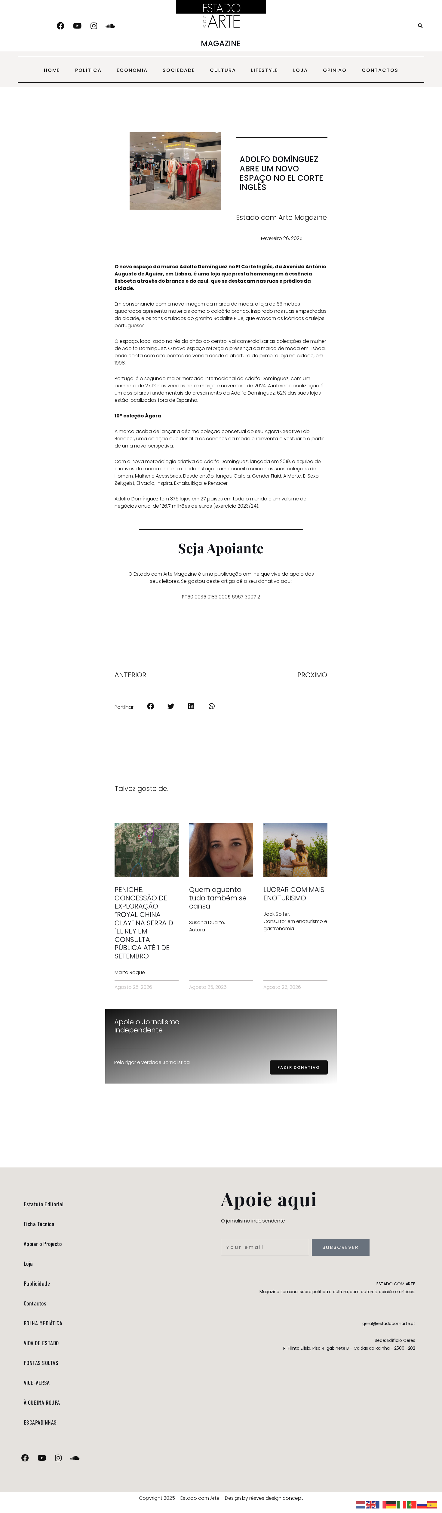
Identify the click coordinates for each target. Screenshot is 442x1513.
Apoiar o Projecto (43, 1243)
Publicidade (37, 1283)
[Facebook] (60, 25)
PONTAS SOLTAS (41, 1362)
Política (88, 70)
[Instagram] (93, 25)
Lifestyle (264, 70)
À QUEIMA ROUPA (42, 1402)
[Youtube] (77, 25)
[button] (420, 26)
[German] (391, 1504)
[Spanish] (432, 1504)
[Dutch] (361, 1504)
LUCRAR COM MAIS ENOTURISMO (293, 894)
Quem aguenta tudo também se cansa (218, 898)
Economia (132, 70)
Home (52, 70)
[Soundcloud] (110, 25)
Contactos (380, 70)
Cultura (223, 70)
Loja (300, 70)
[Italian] (402, 1504)
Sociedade (179, 70)
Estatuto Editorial (44, 1203)
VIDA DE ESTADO (41, 1342)
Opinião (335, 70)
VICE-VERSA (37, 1382)
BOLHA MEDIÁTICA (43, 1323)
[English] (371, 1504)
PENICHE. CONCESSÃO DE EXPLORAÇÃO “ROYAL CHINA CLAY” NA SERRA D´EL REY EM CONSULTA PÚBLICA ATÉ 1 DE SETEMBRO (144, 923)
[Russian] (422, 1504)
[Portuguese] (412, 1504)
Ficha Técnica (39, 1223)
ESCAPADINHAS (40, 1422)
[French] (381, 1504)
